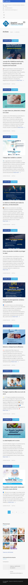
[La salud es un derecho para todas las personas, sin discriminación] (14, 192)
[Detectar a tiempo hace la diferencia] (14, 336)
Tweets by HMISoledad (8, 552)
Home (11, 32)
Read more (19, 80)
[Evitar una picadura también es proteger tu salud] (14, 241)
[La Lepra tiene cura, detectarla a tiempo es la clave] (14, 100)
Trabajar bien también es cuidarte (12, 157)
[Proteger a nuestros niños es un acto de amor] (14, 382)
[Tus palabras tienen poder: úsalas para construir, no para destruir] (14, 477)
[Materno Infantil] (13, 24)
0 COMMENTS (15, 40)
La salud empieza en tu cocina (11, 440)
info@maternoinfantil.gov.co (11, 10)
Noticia (13, 84)
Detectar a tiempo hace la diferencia (13, 347)
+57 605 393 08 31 (8, 8)
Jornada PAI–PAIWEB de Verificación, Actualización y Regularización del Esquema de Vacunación (13, 63)
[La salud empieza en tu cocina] (14, 430)
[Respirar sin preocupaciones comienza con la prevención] (14, 289)
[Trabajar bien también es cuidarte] (14, 147)
